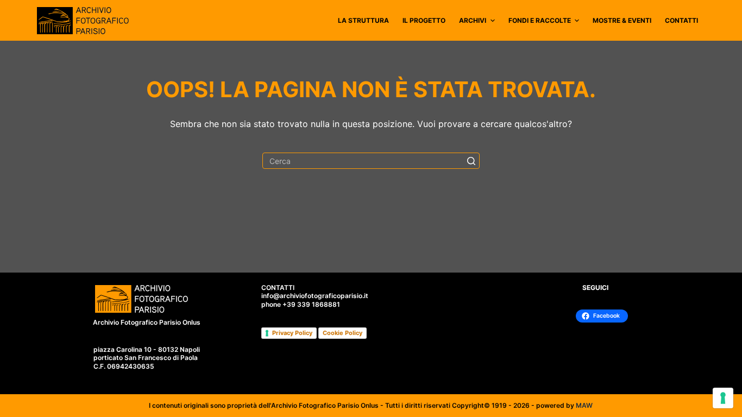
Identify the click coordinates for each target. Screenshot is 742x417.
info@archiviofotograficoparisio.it (314, 296)
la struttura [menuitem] (363, 20)
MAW (584, 405)
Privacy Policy (292, 333)
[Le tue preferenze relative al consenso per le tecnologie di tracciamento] (723, 398)
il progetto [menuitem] (424, 20)
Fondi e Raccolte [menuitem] (539, 20)
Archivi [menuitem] (472, 20)
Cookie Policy (342, 333)
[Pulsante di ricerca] (471, 161)
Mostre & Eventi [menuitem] (622, 20)
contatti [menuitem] (681, 20)
